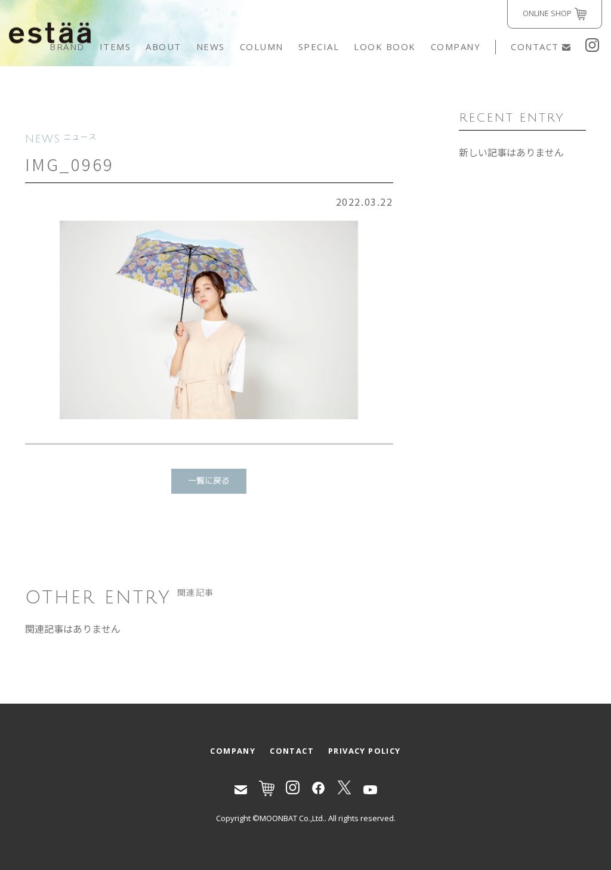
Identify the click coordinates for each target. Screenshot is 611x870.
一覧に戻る (209, 480)
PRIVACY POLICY (364, 750)
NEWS (210, 46)
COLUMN (261, 46)
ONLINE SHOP (547, 13)
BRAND (67, 46)
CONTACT (535, 46)
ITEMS (115, 46)
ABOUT (163, 46)
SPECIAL (319, 46)
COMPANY (456, 46)
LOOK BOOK (385, 46)
